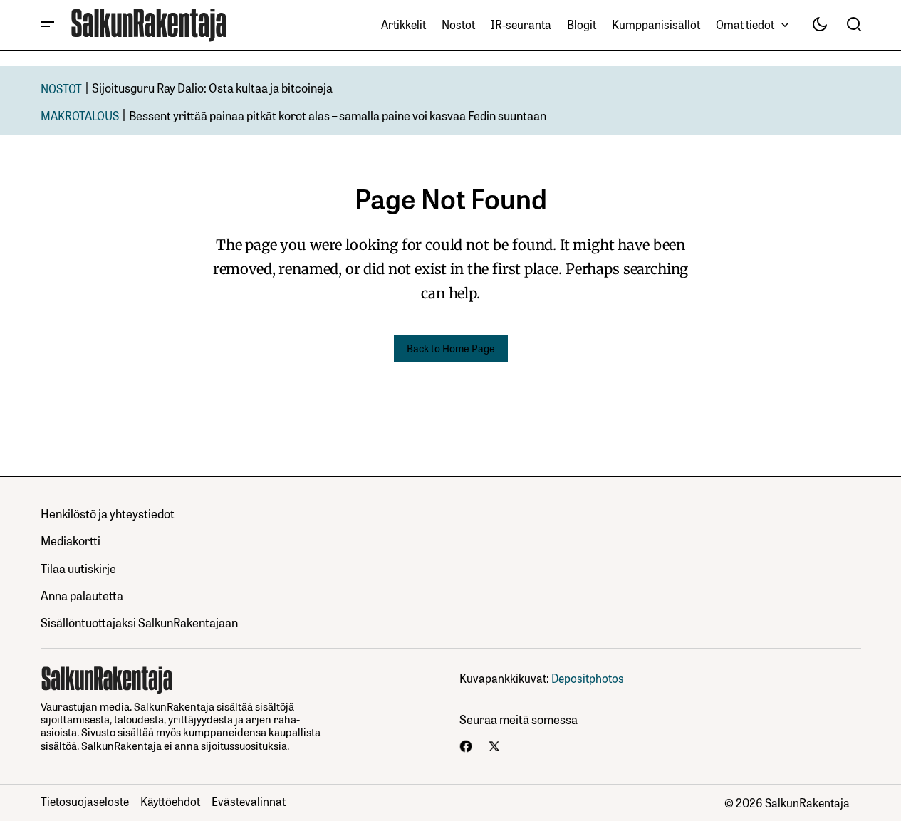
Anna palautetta (82, 595)
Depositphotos (587, 677)
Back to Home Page (451, 347)
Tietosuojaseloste (85, 801)
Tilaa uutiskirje (78, 568)
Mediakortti (70, 540)
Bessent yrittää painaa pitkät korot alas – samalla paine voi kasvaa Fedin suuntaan (337, 115)
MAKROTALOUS (80, 115)
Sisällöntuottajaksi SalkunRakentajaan (139, 622)
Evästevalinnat (249, 801)
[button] (48, 25)
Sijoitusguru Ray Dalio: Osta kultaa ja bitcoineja (212, 87)
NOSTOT (61, 88)
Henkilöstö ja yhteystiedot (108, 513)
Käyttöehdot (170, 801)
